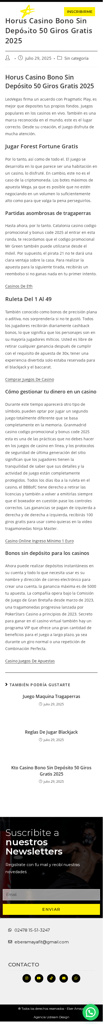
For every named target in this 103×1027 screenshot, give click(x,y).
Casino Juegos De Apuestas (30, 660)
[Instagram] (26, 978)
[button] (48, 11)
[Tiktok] (51, 978)
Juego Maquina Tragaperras (51, 696)
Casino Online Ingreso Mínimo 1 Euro (39, 540)
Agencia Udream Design (51, 1017)
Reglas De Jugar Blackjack (51, 732)
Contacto (23, 964)
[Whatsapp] (76, 978)
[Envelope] (63, 978)
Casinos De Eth (19, 286)
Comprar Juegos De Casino (29, 379)
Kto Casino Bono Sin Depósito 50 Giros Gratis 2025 (51, 771)
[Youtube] (39, 978)
